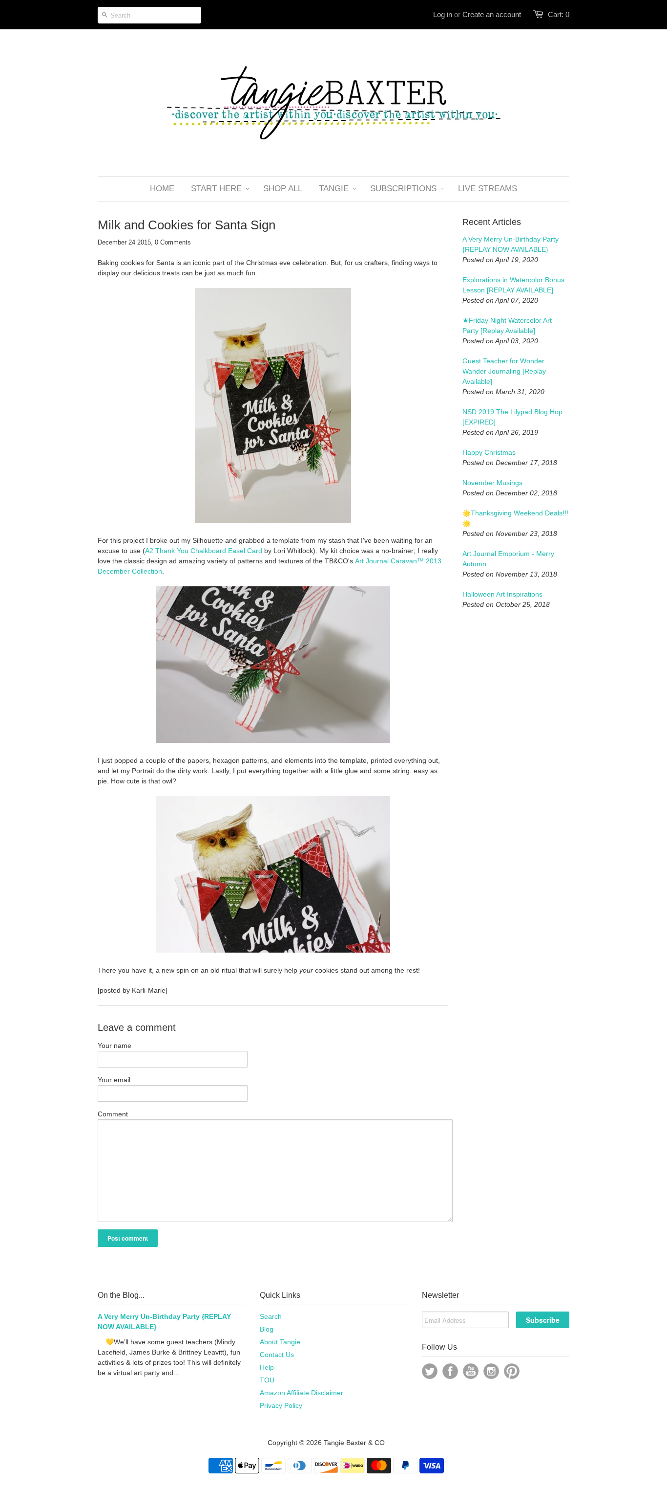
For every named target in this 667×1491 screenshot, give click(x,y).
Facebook (450, 1371)
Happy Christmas (489, 452)
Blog (266, 1329)
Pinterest (512, 1371)
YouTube (471, 1371)
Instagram (491, 1371)
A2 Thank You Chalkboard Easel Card (203, 551)
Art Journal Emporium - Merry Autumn (508, 559)
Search (271, 1316)
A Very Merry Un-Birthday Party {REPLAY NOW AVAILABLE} (510, 244)
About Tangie (280, 1342)
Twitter (430, 1371)
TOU (267, 1380)
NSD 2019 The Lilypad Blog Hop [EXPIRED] (512, 417)
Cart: (558, 14)
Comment (113, 1114)
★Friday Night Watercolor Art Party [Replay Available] (507, 325)
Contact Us (277, 1354)
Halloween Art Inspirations (502, 594)
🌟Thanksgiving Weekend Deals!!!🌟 (515, 518)
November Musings (492, 483)
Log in (442, 14)
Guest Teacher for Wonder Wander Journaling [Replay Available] (504, 371)
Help (267, 1367)
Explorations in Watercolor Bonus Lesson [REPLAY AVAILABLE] (513, 285)
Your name (114, 1045)
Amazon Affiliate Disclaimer (301, 1393)
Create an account (491, 14)
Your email (114, 1080)
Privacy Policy (281, 1405)
